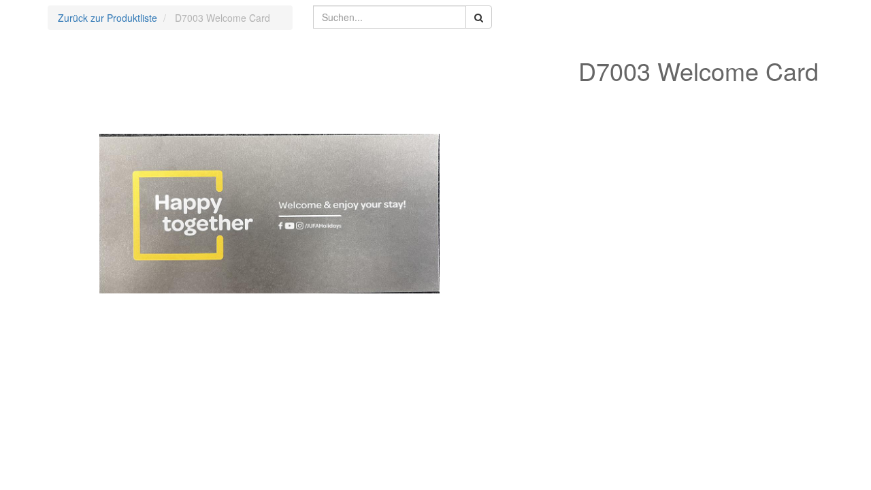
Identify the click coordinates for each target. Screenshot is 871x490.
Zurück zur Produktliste (107, 17)
